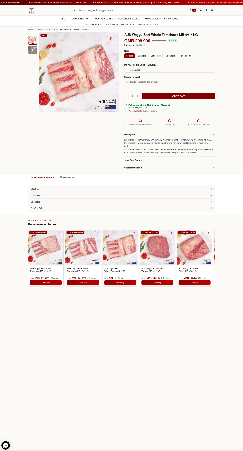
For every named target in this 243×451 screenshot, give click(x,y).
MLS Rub (142, 55)
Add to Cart (178, 96)
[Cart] (212, 10)
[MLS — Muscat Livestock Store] (31, 10)
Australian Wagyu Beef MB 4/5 (46, 29)
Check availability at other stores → (142, 111)
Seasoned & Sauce (128, 18)
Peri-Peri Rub (36, 208)
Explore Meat (172, 18)
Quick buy (46, 282)
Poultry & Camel (103, 18)
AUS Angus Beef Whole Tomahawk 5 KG (114, 270)
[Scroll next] (211, 258)
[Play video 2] (32, 50)
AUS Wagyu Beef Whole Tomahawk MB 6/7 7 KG (40, 270)
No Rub (129, 55)
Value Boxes (152, 18)
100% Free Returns (133, 160)
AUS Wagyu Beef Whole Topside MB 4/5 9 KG (152, 270)
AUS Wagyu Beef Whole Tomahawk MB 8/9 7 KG (78, 270)
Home (30, 29)
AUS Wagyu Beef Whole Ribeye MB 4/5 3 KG (189, 270)
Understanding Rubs (44, 177)
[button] (5, 445)
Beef (63, 18)
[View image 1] (32, 40)
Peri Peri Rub (186, 55)
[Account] (206, 10)
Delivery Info (69, 177)
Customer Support (133, 167)
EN (194, 10)
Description (129, 134)
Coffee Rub (156, 55)
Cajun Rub (170, 55)
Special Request (132, 76)
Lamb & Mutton (80, 18)
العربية (200, 10)
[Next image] (32, 111)
